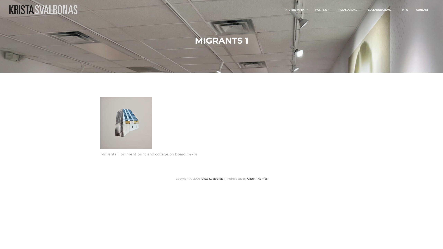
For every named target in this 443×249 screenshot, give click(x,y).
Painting (321, 9)
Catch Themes (257, 178)
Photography (295, 9)
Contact (422, 9)
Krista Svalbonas (212, 178)
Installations (347, 9)
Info (405, 9)
